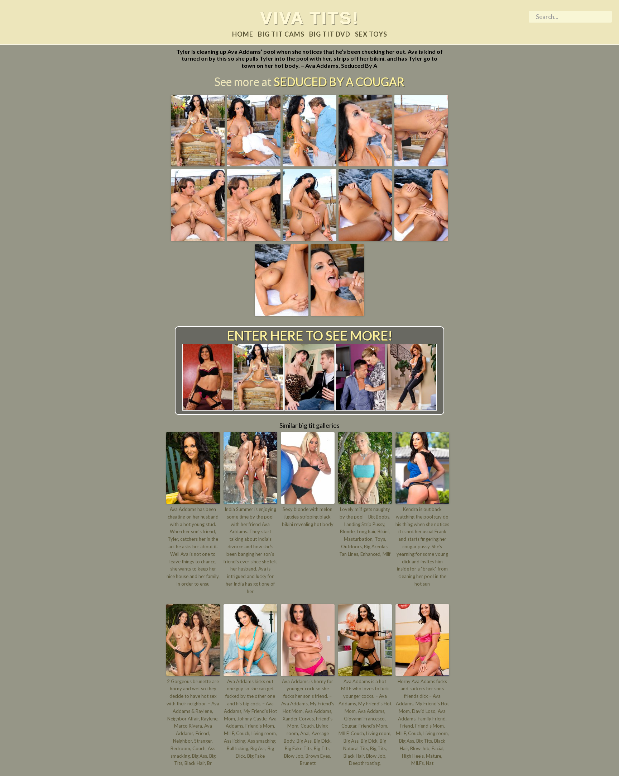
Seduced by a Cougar (339, 82)
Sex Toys (371, 34)
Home (242, 34)
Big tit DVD (329, 34)
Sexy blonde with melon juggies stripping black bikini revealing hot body (308, 516)
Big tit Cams (281, 34)
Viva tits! (309, 18)
